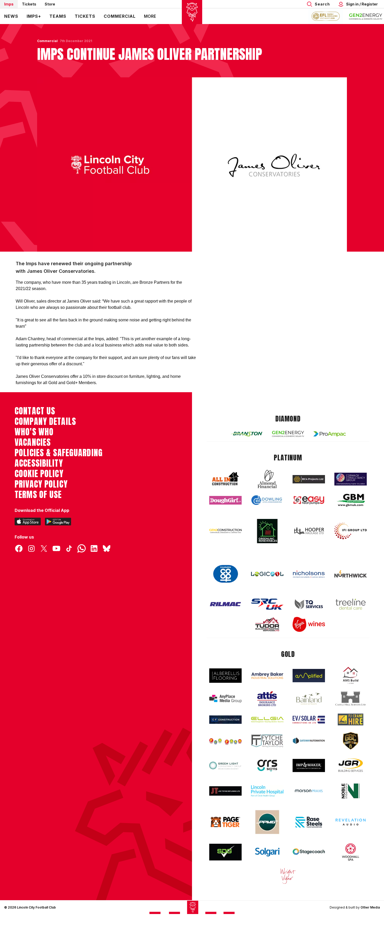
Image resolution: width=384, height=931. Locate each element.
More (150, 16)
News (11, 16)
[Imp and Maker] (309, 765)
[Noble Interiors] (350, 791)
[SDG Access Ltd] (225, 852)
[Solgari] (267, 852)
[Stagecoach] (309, 852)
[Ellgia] (267, 719)
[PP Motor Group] (267, 822)
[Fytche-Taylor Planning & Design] (267, 741)
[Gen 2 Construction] (225, 531)
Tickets (29, 4)
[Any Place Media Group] (225, 699)
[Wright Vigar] (288, 875)
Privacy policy (41, 484)
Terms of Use (38, 494)
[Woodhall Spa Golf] (350, 852)
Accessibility (39, 463)
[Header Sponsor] (365, 16)
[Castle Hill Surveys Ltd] (350, 699)
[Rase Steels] (309, 822)
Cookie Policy (39, 474)
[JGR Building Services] (350, 765)
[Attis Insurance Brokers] (267, 699)
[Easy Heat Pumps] (309, 500)
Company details (45, 421)
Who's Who (34, 432)
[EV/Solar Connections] (309, 720)
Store (50, 4)
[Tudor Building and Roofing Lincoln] (267, 624)
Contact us (35, 411)
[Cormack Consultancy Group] (350, 479)
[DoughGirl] (225, 500)
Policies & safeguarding (59, 453)
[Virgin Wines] (309, 624)
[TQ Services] (309, 604)
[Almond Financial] (267, 479)
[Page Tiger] (225, 822)
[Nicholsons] (309, 574)
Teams (57, 16)
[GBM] (350, 500)
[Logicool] (267, 574)
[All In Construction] (225, 479)
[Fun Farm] (225, 741)
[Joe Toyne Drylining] (225, 791)
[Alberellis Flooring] (225, 675)
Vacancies (33, 442)
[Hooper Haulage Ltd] (309, 531)
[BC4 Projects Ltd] (309, 479)
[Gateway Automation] (309, 741)
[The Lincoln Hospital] (267, 790)
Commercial (120, 16)
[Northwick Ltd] (350, 573)
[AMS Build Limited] (350, 675)
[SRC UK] (267, 604)
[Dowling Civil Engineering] (267, 500)
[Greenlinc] (267, 531)
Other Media (370, 907)
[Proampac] (329, 434)
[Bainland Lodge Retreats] (309, 699)
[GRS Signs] (267, 765)
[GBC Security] (350, 740)
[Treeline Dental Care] (350, 604)
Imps (9, 4)
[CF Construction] (225, 719)
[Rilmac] (225, 604)
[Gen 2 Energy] (288, 434)
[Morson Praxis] (309, 791)
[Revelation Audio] (350, 822)
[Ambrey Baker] (267, 675)
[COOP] (225, 573)
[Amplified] (309, 675)
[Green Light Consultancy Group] (225, 765)
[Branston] (246, 433)
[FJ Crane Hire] (350, 719)
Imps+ (34, 16)
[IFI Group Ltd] (350, 531)
